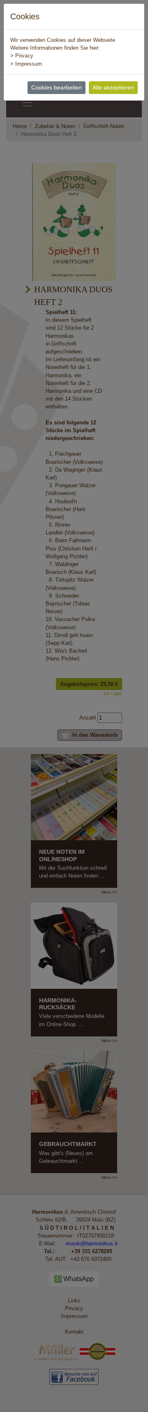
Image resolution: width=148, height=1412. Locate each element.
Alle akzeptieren (113, 87)
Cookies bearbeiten (56, 87)
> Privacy (21, 56)
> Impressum (26, 64)
